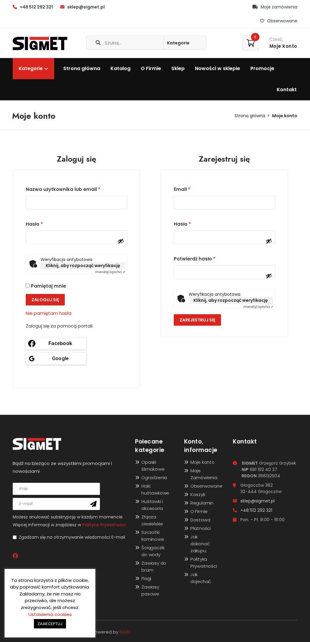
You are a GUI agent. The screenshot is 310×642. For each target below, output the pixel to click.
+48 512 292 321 (36, 7)
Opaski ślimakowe (152, 465)
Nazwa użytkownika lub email (63, 189)
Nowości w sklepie (217, 68)
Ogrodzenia (154, 477)
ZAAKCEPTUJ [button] (50, 624)
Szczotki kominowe (152, 535)
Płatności (200, 528)
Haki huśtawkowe (155, 489)
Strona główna (81, 68)
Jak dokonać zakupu (200, 544)
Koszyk (197, 494)
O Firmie (151, 68)
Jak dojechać (200, 578)
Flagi (146, 578)
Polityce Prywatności (104, 525)
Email (182, 189)
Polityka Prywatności (203, 562)
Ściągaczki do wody (152, 551)
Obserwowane (281, 21)
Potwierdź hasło (195, 259)
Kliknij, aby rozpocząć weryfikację (83, 266)
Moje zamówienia (278, 7)
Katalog (120, 68)
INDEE (125, 632)
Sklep (178, 68)
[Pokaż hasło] (120, 241)
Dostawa (200, 520)
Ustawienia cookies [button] (50, 614)
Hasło (34, 224)
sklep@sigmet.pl (86, 7)
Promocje (262, 68)
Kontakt (287, 89)
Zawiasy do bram (153, 566)
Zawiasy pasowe (150, 590)
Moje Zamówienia (203, 474)
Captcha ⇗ (110, 272)
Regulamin (201, 503)
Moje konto (202, 462)
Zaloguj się (45, 300)
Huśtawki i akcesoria (152, 504)
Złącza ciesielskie (152, 520)
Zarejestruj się (197, 320)
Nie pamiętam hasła (48, 313)
